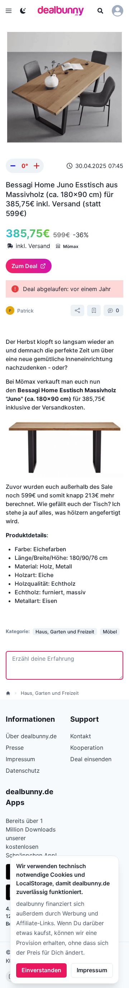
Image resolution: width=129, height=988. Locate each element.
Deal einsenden (90, 759)
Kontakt (80, 736)
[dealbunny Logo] (63, 11)
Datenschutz (23, 770)
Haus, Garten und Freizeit (50, 693)
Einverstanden (41, 970)
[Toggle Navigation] (8, 11)
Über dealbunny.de (31, 736)
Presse (15, 747)
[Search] (100, 11)
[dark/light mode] (23, 11)
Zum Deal (24, 266)
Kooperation (86, 747)
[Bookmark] (94, 310)
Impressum (92, 970)
